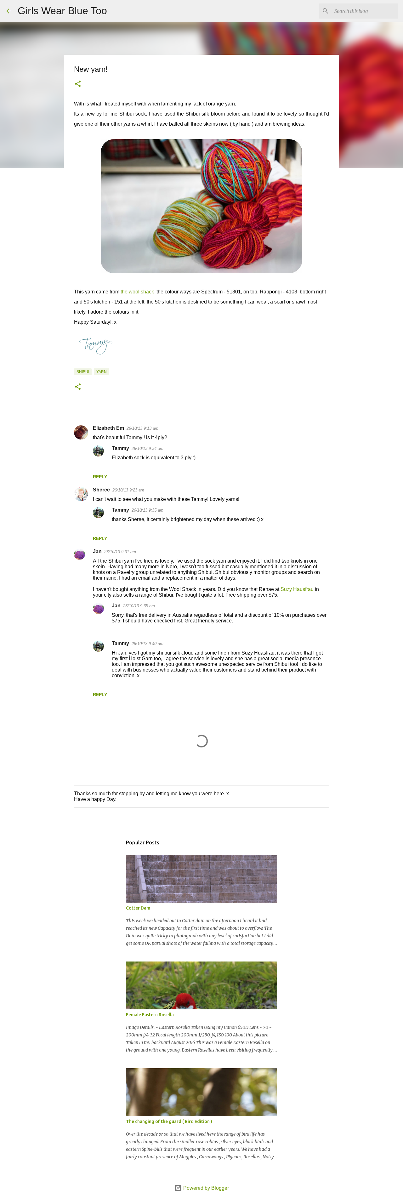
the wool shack (137, 291)
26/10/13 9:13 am (142, 428)
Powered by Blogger (205, 1188)
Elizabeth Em (108, 428)
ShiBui (83, 372)
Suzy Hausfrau (297, 589)
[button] (78, 84)
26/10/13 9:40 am (147, 643)
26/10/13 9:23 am (128, 490)
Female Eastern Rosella (150, 1014)
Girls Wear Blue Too (62, 10)
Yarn (101, 372)
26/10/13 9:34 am (147, 448)
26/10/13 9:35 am (147, 510)
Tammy (120, 448)
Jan (97, 551)
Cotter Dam (138, 908)
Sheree (101, 489)
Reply (100, 476)
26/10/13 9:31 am (120, 551)
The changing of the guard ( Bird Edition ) (169, 1121)
